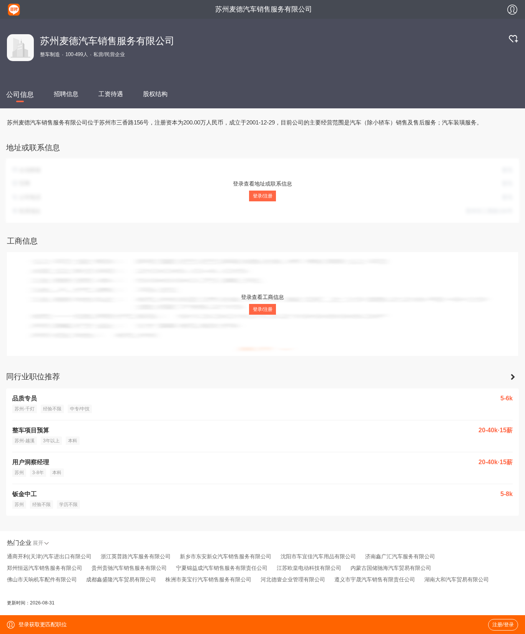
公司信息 (20, 94)
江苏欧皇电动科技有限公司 (309, 568)
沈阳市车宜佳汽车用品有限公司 (318, 556)
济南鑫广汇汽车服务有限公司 (400, 556)
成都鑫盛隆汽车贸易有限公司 (121, 579)
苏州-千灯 (25, 409)
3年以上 (51, 440)
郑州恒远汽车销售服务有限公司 (44, 568)
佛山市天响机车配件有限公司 (42, 579)
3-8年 (38, 472)
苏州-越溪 (25, 440)
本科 (72, 440)
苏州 (19, 472)
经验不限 (52, 409)
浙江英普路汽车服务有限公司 (136, 556)
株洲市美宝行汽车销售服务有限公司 (208, 579)
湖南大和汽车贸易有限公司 (456, 579)
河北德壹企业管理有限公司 (293, 579)
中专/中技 (80, 409)
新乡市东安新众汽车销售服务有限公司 (225, 556)
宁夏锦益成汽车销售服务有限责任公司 (221, 568)
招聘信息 (66, 94)
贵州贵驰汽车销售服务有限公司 (129, 568)
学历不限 (68, 504)
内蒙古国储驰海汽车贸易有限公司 (391, 568)
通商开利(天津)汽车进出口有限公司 (49, 556)
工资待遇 (110, 94)
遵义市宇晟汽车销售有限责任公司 (374, 579)
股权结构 (155, 94)
